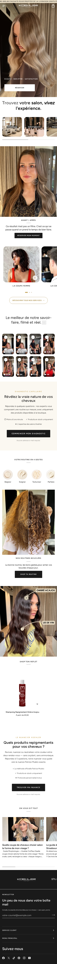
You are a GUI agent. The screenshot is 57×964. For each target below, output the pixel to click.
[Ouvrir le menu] (6, 6)
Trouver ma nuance (28, 787)
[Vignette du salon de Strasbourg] (12, 127)
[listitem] (21, 267)
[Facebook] (3, 958)
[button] (8, 344)
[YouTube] (29, 958)
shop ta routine (28, 574)
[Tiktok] (14, 958)
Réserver (19, 88)
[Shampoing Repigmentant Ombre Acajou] (22, 689)
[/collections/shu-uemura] (26, 879)
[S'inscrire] (52, 915)
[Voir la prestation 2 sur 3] (29, 292)
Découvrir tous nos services (27, 300)
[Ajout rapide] (37, 704)
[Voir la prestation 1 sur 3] (26, 292)
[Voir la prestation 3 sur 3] (31, 292)
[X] (8, 958)
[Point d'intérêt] (26, 598)
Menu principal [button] (9, 938)
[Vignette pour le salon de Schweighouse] (34, 127)
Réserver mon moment (28, 235)
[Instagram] (24, 958)
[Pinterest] (19, 958)
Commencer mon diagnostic (29, 434)
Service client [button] (9, 930)
